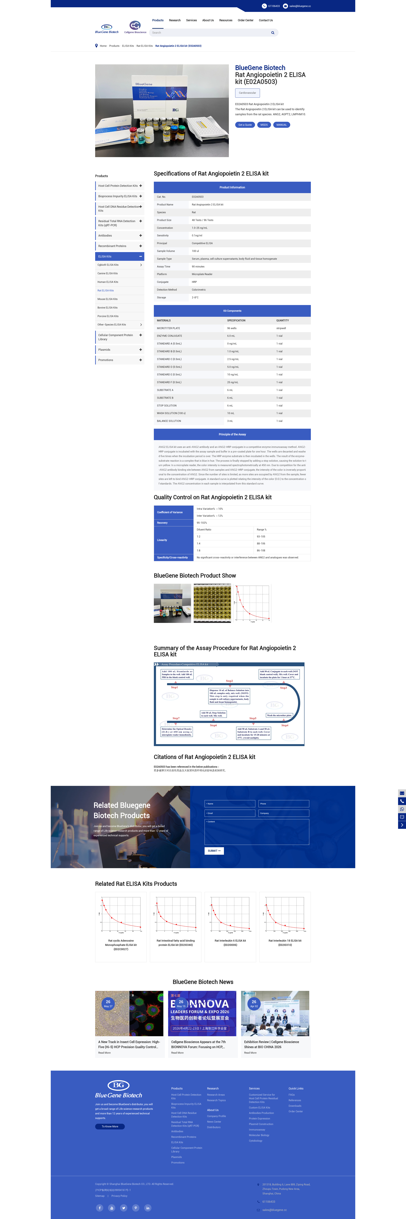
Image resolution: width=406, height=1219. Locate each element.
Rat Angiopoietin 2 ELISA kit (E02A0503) (178, 45)
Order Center (245, 20)
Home (103, 45)
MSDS (264, 124)
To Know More (110, 1126)
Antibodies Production (261, 1113)
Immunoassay (257, 1129)
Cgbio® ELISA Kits (108, 265)
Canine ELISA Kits (108, 273)
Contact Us (266, 20)
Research (175, 20)
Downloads (295, 1105)
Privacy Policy (119, 1195)
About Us (208, 20)
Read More (104, 1052)
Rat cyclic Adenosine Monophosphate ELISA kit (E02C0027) (121, 945)
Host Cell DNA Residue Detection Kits (118, 208)
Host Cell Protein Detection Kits (118, 186)
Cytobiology (255, 1140)
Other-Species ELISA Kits (112, 324)
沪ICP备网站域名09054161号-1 (113, 1190)
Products (158, 20)
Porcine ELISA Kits (108, 316)
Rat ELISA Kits (145, 45)
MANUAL (282, 124)
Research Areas (216, 1094)
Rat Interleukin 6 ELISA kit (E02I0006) (230, 942)
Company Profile (216, 1116)
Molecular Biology (259, 1135)
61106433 (274, 6)
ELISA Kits (128, 45)
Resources (225, 20)
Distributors (213, 1127)
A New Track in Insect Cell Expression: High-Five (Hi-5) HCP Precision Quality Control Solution (129, 1045)
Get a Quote (245, 124)
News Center (214, 1121)
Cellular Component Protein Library (115, 337)
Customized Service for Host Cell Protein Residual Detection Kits (263, 1098)
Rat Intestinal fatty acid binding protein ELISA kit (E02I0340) (176, 942)
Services (191, 20)
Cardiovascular (247, 92)
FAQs (292, 1094)
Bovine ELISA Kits (108, 307)
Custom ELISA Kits (259, 1107)
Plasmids (104, 349)
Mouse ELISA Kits (108, 299)
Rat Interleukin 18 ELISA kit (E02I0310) (285, 942)
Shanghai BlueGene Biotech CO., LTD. (130, 1184)
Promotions (105, 360)
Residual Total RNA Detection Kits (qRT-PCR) (116, 223)
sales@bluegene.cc (300, 6)
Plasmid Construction (261, 1124)
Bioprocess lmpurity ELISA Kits (117, 196)
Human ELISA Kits (108, 282)
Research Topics (216, 1100)
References (295, 1100)
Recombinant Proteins (112, 246)
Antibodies (105, 235)
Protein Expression (259, 1118)
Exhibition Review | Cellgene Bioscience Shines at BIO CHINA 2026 (271, 1044)
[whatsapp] (402, 809)
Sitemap (100, 1195)
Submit (213, 850)
